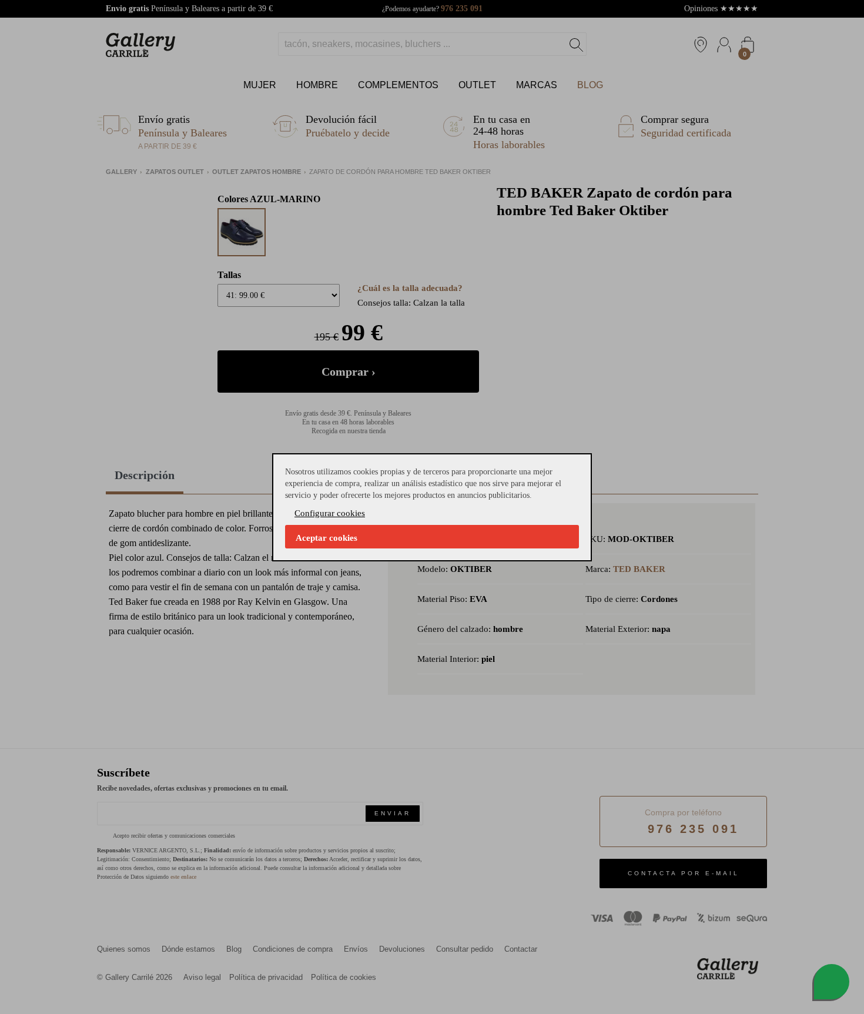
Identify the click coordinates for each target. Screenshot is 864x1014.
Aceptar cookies (326, 538)
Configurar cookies (329, 513)
